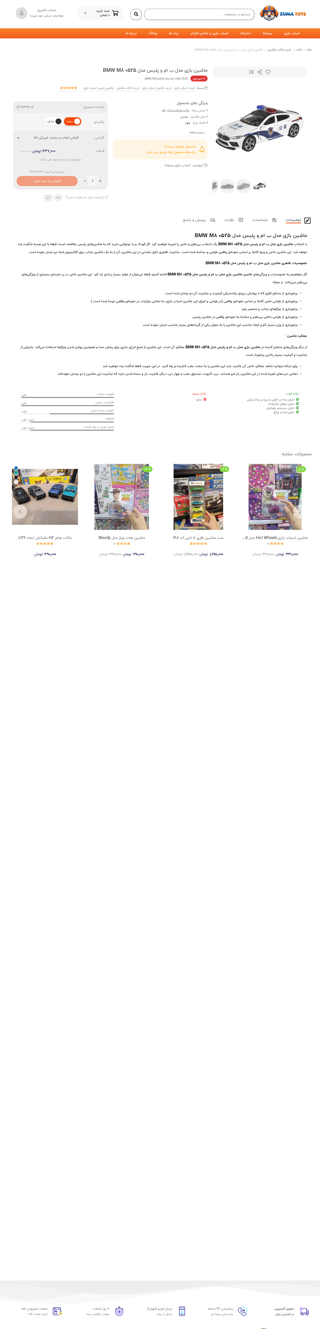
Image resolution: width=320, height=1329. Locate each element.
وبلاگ (153, 33)
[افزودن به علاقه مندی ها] (261, 550)
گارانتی (99, 138)
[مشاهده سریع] (279, 550)
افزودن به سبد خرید (47, 179)
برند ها (174, 33)
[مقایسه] (270, 550)
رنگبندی (99, 122)
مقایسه (251, 72)
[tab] (292, 219)
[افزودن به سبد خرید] (288, 550)
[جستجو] (136, 14)
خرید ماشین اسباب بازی (156, 88)
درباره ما (131, 33)
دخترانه (245, 33)
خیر (48, 197)
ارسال (259, 72)
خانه (309, 50)
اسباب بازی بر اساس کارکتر (209, 33)
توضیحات (294, 220)
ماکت (298, 50)
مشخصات (260, 220)
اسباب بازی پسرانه (177, 165)
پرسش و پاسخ (195, 220)
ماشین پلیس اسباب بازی (98, 88)
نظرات (229, 220)
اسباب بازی (292, 33)
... (199, 132)
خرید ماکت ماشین (279, 50)
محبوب (268, 72)
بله (58, 197)
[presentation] (221, 128)
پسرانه (267, 33)
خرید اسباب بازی (185, 88)
